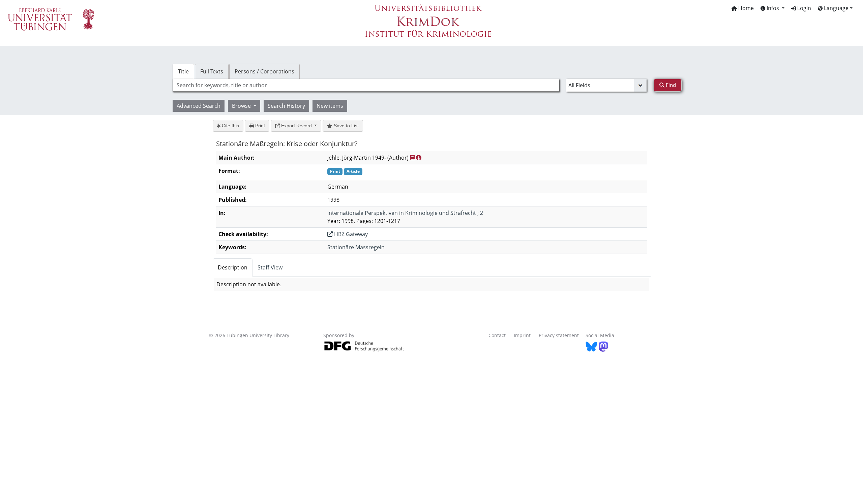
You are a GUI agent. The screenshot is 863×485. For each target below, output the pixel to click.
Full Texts (211, 71)
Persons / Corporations (264, 71)
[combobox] (366, 85)
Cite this (229, 125)
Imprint (522, 335)
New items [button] (330, 105)
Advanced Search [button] (198, 105)
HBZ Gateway (350, 234)
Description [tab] (232, 267)
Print (259, 125)
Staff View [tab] (270, 267)
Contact (497, 335)
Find (670, 85)
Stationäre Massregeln (356, 247)
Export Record (296, 125)
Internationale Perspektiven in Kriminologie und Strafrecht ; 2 (405, 213)
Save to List (345, 125)
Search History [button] (286, 105)
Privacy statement (559, 335)
